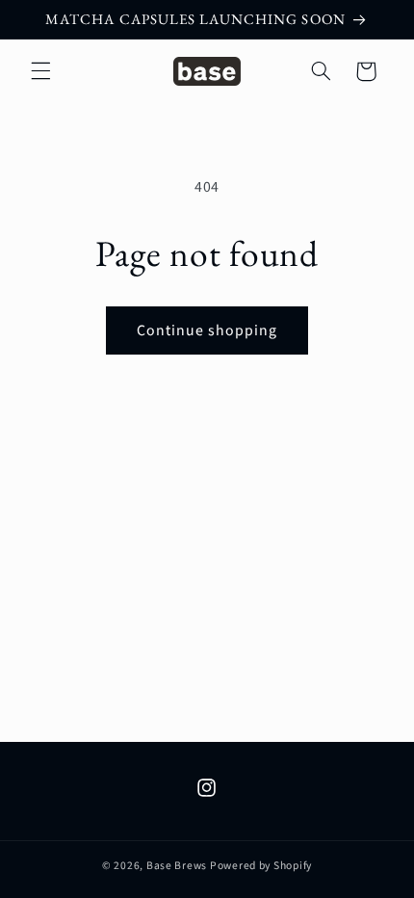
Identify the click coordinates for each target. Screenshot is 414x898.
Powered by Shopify (261, 866)
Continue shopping (207, 330)
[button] (40, 71)
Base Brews (176, 866)
